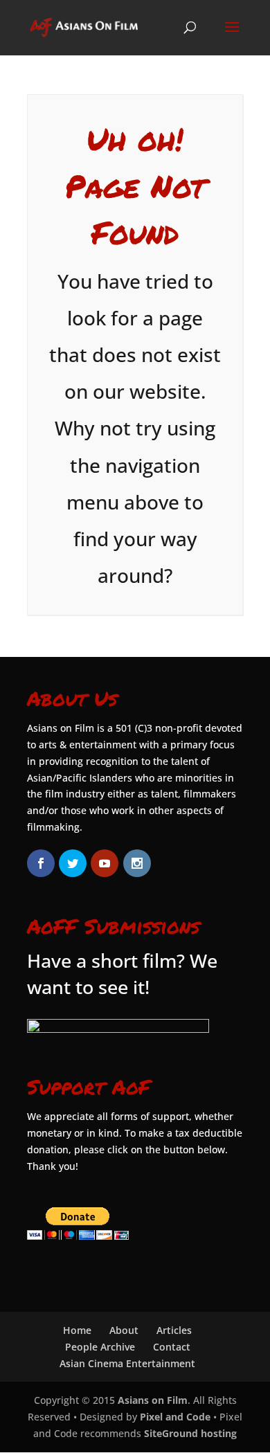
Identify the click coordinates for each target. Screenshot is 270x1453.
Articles (174, 1330)
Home (77, 1330)
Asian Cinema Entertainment (127, 1363)
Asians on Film (153, 1400)
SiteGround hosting (190, 1433)
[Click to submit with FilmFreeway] (118, 1029)
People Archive (100, 1346)
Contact (171, 1346)
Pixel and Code (175, 1416)
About (123, 1330)
